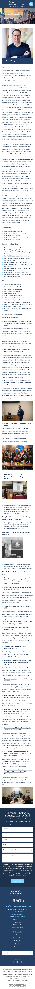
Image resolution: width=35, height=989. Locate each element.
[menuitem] (9, 980)
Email (4, 844)
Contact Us (17, 947)
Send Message (17, 881)
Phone (5, 839)
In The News (17, 944)
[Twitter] (21, 962)
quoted (15, 122)
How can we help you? (9, 855)
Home (17, 935)
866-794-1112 (17, 901)
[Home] (17, 4)
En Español (17, 941)
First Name (6, 828)
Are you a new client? (9, 850)
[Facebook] (14, 962)
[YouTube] (17, 962)
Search (6, 953)
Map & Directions (17, 914)
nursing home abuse (17, 161)
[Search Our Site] (30, 953)
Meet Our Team (17, 938)
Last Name (6, 834)
